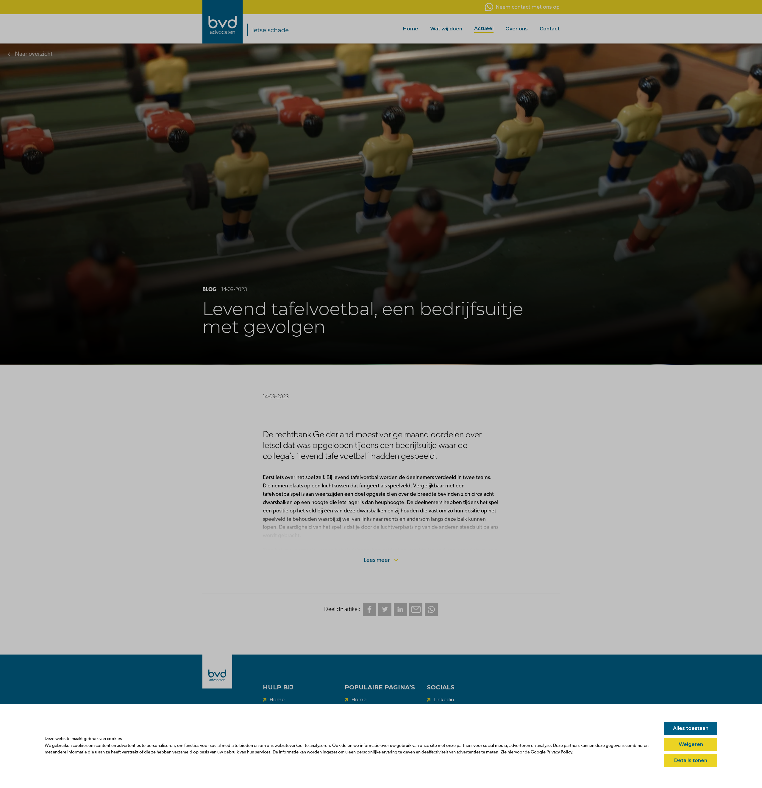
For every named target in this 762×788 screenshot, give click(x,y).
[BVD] (217, 671)
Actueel (484, 28)
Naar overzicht (33, 54)
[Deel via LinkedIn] (400, 609)
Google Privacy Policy (551, 752)
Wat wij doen (446, 29)
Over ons (516, 29)
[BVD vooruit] (263, 21)
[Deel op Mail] (415, 609)
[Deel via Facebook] (369, 609)
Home (410, 29)
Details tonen (690, 760)
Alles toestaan (690, 728)
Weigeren (691, 744)
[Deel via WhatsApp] (431, 609)
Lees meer (377, 560)
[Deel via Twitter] (384, 609)
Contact (550, 29)
